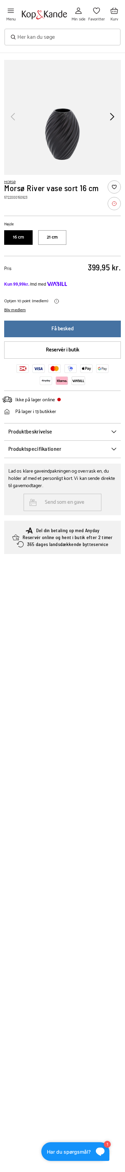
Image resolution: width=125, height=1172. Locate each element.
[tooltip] (114, 203)
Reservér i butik (63, 350)
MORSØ (10, 182)
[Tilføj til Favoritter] (114, 187)
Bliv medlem (15, 310)
